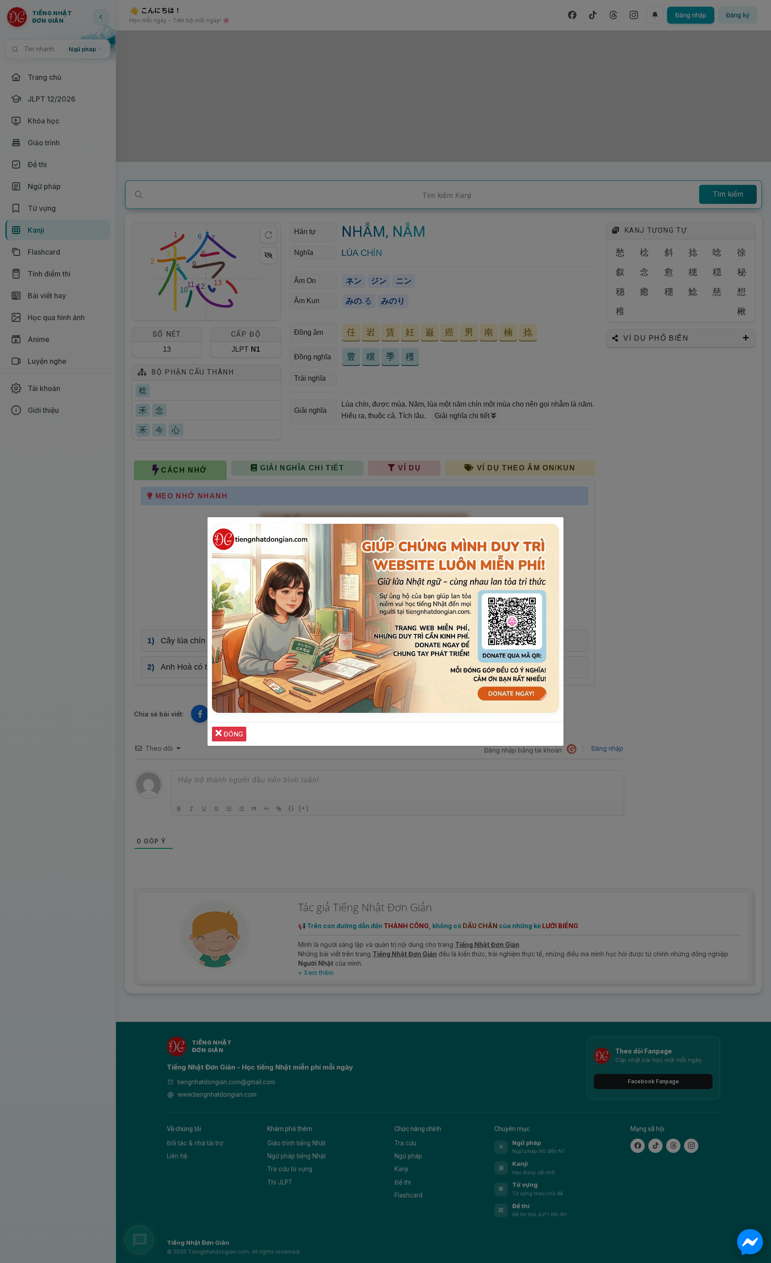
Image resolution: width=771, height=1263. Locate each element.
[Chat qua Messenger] (750, 1242)
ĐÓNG (232, 734)
